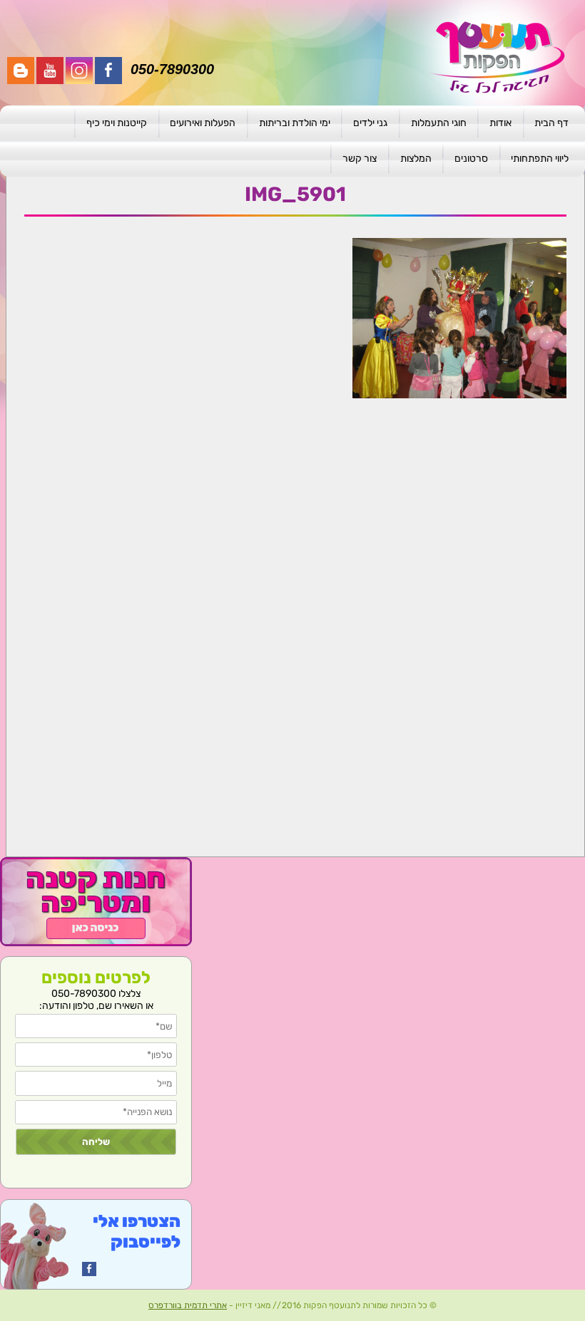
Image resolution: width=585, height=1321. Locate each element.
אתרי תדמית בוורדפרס (187, 1305)
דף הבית (551, 123)
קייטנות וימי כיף (116, 123)
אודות (500, 123)
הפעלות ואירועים (202, 123)
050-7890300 (172, 69)
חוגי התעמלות (439, 123)
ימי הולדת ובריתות (294, 123)
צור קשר (359, 158)
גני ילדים (370, 123)
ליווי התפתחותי (540, 158)
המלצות (416, 158)
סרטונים (471, 158)
